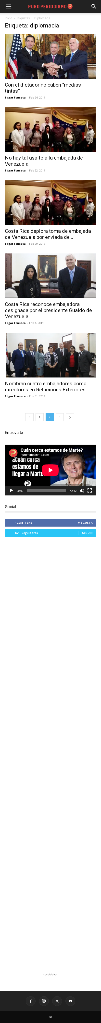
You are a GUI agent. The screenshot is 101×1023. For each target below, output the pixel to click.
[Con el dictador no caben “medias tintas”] (50, 56)
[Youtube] (70, 1001)
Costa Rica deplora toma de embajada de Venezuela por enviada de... (48, 234)
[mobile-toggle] (8, 6)
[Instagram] (44, 1001)
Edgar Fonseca (15, 97)
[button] (94, 6)
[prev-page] (29, 417)
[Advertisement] (50, 755)
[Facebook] (31, 1001)
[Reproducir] (11, 490)
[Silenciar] (81, 490)
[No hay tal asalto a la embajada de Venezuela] (50, 129)
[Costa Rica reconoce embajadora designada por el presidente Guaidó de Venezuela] (50, 275)
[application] (50, 470)
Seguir (87, 533)
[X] (57, 1001)
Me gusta (85, 522)
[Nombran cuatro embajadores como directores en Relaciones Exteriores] (50, 355)
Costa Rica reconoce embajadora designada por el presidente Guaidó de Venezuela (48, 310)
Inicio (8, 18)
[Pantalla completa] (89, 490)
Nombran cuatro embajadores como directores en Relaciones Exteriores (46, 387)
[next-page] (70, 417)
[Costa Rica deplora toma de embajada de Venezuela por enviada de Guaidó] (50, 202)
